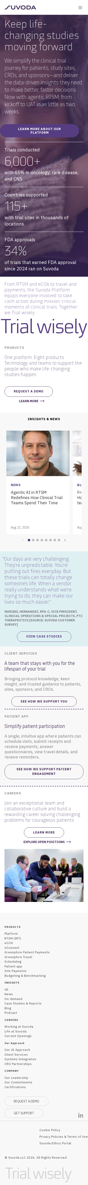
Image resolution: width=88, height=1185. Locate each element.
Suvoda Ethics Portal (55, 1143)
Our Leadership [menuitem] (16, 1078)
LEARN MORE (28, 401)
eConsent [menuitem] (12, 948)
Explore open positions (44, 842)
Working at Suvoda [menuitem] (19, 1027)
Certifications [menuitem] (15, 1087)
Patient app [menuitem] (13, 966)
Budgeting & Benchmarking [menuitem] (25, 976)
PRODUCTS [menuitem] (13, 927)
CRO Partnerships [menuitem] (18, 1064)
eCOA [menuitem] (9, 943)
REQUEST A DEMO (26, 1101)
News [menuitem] (9, 994)
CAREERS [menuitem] (11, 1020)
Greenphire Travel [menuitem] (18, 957)
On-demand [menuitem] (14, 999)
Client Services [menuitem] (16, 1055)
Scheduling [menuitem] (13, 962)
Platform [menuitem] (11, 934)
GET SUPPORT (24, 1113)
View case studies (44, 636)
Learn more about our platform (39, 131)
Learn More (44, 832)
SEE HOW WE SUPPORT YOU (44, 701)
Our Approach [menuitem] (15, 1043)
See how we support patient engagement (44, 771)
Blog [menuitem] (8, 1008)
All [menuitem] (6, 990)
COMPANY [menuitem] (12, 1070)
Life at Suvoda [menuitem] (16, 1031)
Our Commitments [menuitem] (18, 1082)
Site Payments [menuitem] (16, 971)
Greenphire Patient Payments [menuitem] (27, 952)
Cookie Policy (49, 1130)
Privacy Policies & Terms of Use (63, 1137)
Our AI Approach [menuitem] (17, 1050)
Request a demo (29, 391)
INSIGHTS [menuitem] (12, 982)
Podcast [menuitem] (11, 1013)
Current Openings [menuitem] (18, 1036)
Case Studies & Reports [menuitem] (23, 1003)
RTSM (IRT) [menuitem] (13, 938)
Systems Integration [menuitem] (20, 1059)
